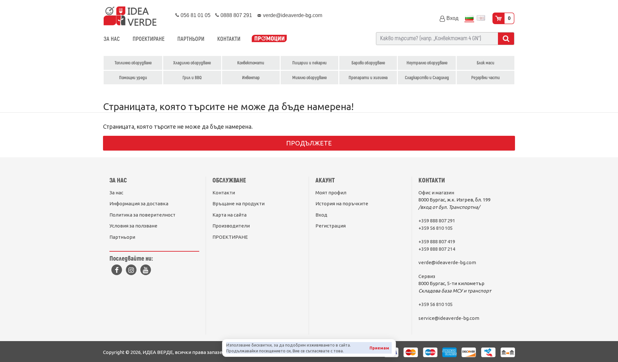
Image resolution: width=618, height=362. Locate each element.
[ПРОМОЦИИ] (269, 39)
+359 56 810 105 (435, 228)
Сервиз (426, 276)
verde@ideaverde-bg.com (447, 262)
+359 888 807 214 (436, 249)
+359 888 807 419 (436, 241)
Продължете (309, 143)
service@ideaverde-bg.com (448, 318)
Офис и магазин (436, 192)
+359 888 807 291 (436, 220)
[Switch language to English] (481, 18)
